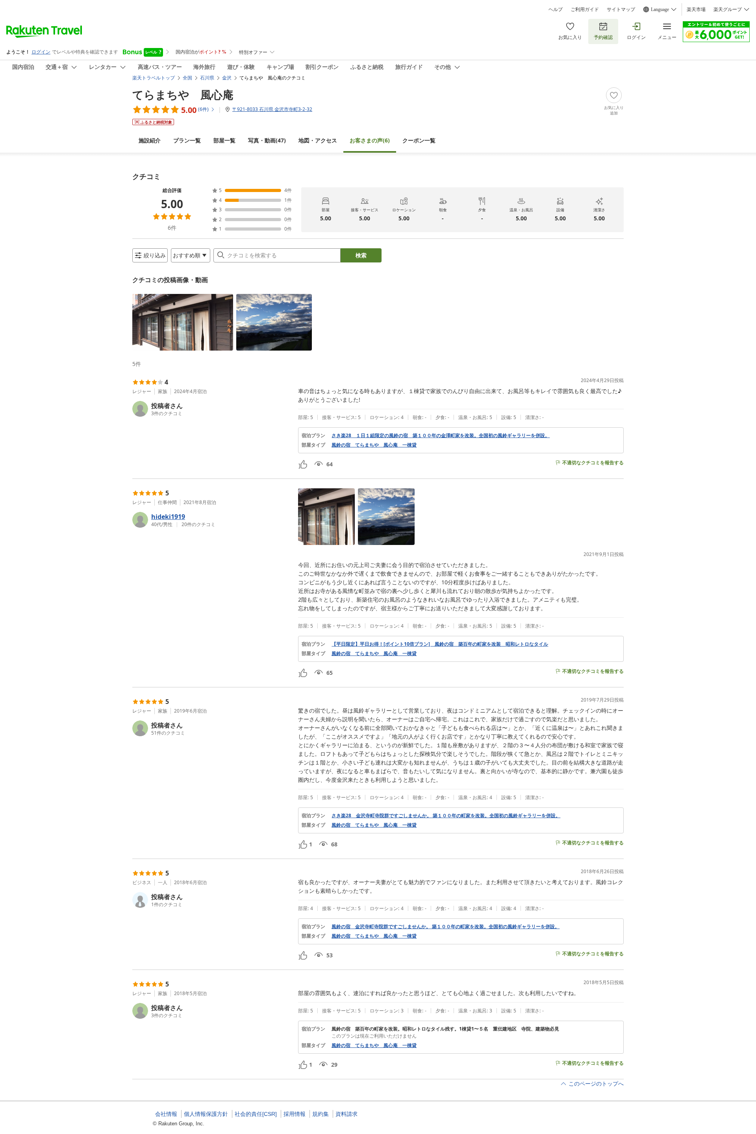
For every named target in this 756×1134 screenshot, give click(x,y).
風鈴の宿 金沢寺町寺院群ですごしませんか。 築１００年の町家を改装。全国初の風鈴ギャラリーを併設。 (446, 926)
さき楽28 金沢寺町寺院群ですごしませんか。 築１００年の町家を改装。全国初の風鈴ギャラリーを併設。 (446, 816)
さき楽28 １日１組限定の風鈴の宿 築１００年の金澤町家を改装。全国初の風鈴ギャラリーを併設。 (441, 435)
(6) (370, 140)
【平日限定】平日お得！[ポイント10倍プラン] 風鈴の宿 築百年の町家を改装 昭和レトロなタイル (440, 644)
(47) (267, 140)
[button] (182, 322)
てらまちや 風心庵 (182, 94)
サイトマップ (621, 9)
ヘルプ (555, 9)
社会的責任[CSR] (256, 1114)
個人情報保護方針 (206, 1114)
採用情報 (295, 1114)
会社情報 (166, 1114)
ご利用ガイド (585, 9)
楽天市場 (696, 9)
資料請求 (346, 1114)
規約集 (320, 1114)
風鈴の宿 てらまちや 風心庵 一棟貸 (374, 445)
